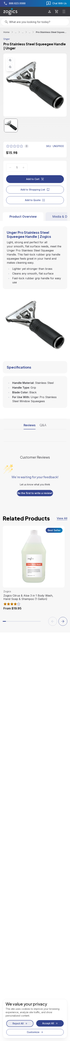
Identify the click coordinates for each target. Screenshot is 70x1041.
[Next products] (62, 621)
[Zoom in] (10, 60)
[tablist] (35, 216)
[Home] (10, 11)
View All (62, 518)
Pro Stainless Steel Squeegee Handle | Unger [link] (51, 32)
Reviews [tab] (30, 425)
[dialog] (35, 1018)
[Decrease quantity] (10, 167)
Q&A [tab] (43, 425)
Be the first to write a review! (35, 493)
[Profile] (49, 11)
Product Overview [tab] (23, 216)
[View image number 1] (11, 125)
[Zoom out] (10, 67)
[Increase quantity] (23, 167)
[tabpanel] (35, 314)
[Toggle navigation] (64, 11)
